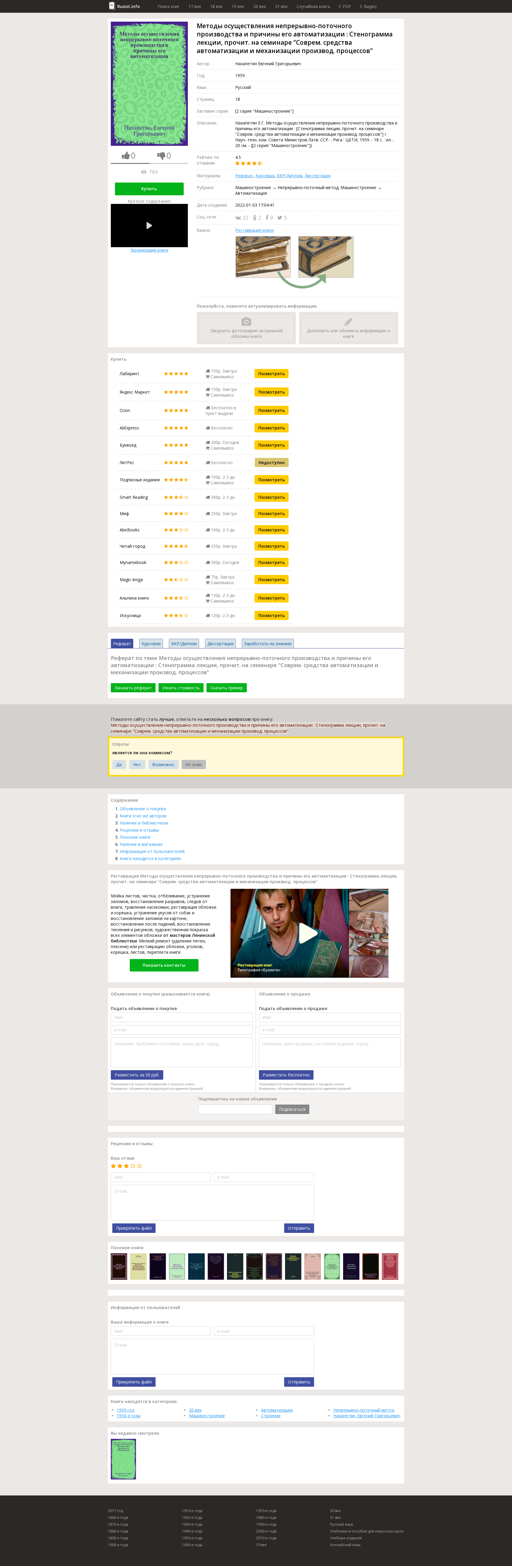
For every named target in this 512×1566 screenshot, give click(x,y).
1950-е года (128, 1415)
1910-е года (192, 1510)
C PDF (345, 6)
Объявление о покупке (143, 808)
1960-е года (192, 1544)
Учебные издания (346, 1538)
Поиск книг (169, 6)
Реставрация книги (254, 230)
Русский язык (341, 1524)
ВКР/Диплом (289, 175)
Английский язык (345, 1544)
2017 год (115, 1510)
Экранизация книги (149, 250)
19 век (238, 6)
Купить (149, 188)
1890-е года (118, 1538)
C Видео (368, 6)
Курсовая (264, 175)
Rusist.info (128, 6)
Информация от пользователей (152, 851)
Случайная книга (313, 6)
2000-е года (266, 1531)
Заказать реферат (133, 688)
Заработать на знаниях (268, 643)
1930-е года (192, 1524)
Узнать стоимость (181, 688)
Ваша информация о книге (140, 1322)
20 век (259, 6)
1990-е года (266, 1524)
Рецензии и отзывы (139, 830)
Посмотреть (271, 373)
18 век (216, 6)
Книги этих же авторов (143, 816)
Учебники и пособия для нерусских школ (367, 1531)
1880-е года (118, 1531)
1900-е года (118, 1544)
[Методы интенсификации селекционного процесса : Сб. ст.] (119, 1267)
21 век (281, 6)
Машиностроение (207, 1415)
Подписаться (292, 1109)
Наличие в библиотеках (144, 823)
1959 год (125, 1410)
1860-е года (118, 1517)
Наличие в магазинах (141, 844)
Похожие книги (135, 837)
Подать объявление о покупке (144, 1008)
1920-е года (192, 1517)
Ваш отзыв (123, 1158)
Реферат (244, 175)
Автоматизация (277, 1410)
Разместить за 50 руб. (137, 1075)
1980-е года (266, 1517)
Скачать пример (226, 688)
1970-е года (266, 1510)
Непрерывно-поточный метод (363, 1410)
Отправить (299, 1228)
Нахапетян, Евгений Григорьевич (366, 1415)
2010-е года (266, 1538)
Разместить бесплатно (286, 1075)
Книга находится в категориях (150, 858)
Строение (271, 1415)
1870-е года (118, 1524)
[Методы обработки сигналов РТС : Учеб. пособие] (177, 1267)
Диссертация (318, 175)
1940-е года (192, 1531)
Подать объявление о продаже (293, 1008)
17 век (194, 6)
